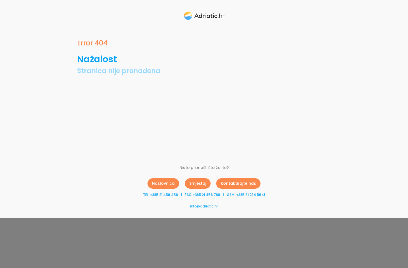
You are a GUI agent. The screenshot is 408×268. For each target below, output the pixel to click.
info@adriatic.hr (204, 206)
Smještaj (197, 183)
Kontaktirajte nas (238, 183)
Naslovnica (163, 183)
